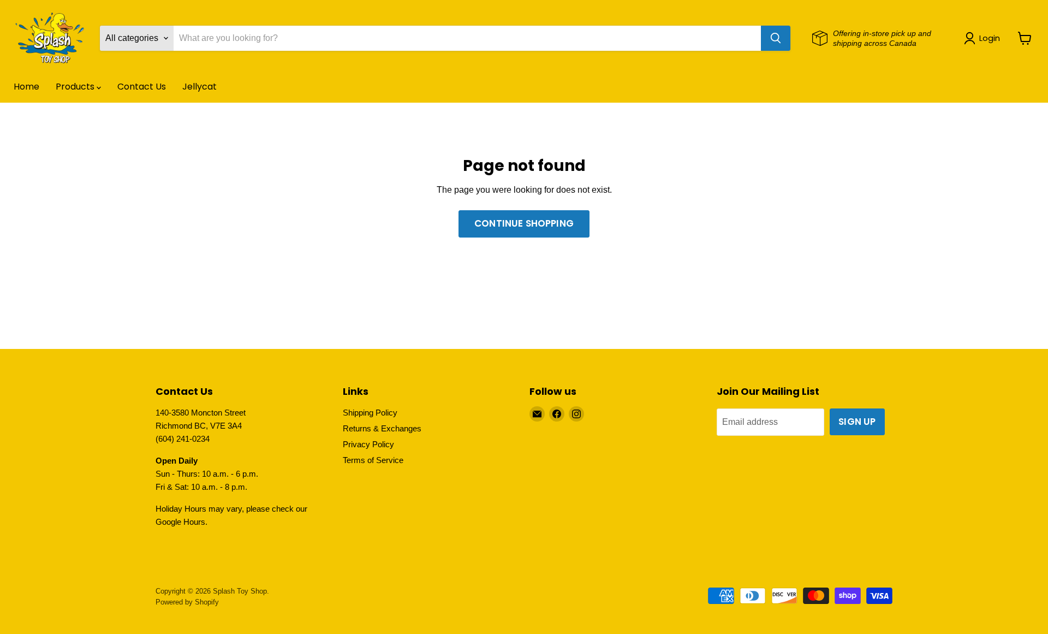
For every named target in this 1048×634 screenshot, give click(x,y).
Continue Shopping (524, 223)
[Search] (775, 38)
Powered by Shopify (187, 602)
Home (26, 86)
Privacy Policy (368, 444)
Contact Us (141, 86)
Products (76, 86)
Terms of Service (373, 460)
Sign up (857, 421)
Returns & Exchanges (382, 428)
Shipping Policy (370, 412)
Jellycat (199, 86)
